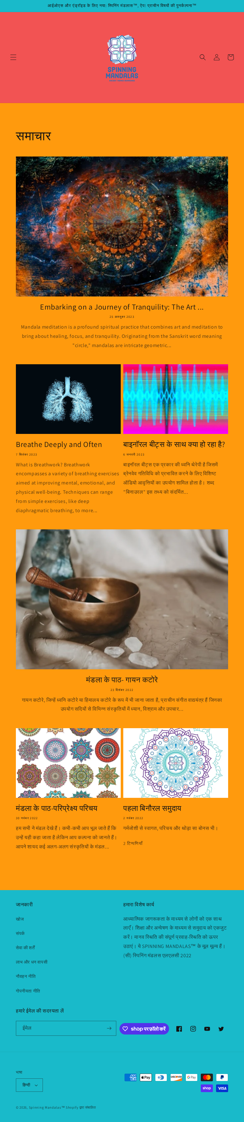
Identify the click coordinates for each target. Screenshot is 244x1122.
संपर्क (20, 933)
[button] (13, 57)
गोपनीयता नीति (28, 991)
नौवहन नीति (26, 976)
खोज (20, 919)
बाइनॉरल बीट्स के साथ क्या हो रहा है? (174, 444)
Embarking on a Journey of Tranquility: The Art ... (122, 307)
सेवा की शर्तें (25, 948)
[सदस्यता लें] (109, 1028)
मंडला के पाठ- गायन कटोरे (122, 680)
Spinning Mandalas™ (47, 1107)
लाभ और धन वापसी (31, 962)
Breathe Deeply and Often (59, 444)
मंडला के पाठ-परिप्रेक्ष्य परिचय (57, 808)
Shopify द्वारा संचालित (81, 1107)
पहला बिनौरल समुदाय (152, 808)
